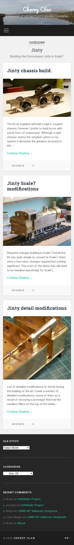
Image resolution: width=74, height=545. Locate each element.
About (21, 523)
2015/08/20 (18, 165)
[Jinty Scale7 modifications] (37, 221)
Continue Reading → (20, 153)
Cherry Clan (37, 9)
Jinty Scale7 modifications (23, 186)
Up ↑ (68, 537)
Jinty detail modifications (37, 308)
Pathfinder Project (29, 499)
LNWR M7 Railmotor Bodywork (37, 511)
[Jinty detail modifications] (37, 348)
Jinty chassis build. (29, 71)
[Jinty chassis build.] (37, 98)
